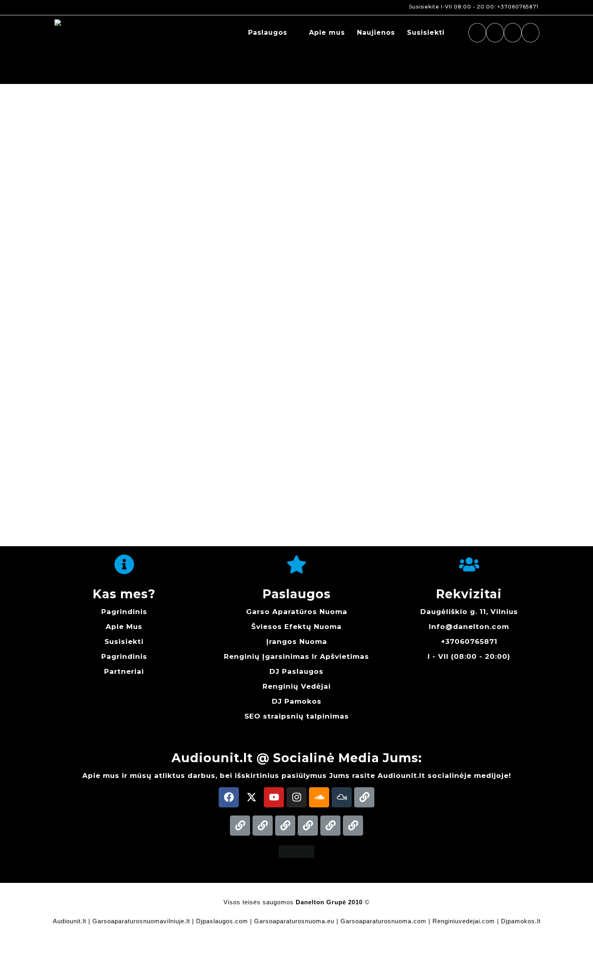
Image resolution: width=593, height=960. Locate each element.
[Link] (364, 797)
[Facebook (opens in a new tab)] (477, 32)
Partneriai (124, 671)
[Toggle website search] (459, 32)
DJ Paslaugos (296, 671)
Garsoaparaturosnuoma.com (383, 921)
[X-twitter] (251, 797)
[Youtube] (274, 797)
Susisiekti (124, 641)
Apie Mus (124, 627)
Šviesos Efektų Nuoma (296, 627)
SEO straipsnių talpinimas (296, 716)
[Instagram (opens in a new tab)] (495, 32)
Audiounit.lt (69, 921)
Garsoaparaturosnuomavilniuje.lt (141, 921)
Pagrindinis (124, 612)
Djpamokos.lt (521, 921)
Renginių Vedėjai (297, 686)
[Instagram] (296, 797)
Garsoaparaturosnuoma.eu (294, 921)
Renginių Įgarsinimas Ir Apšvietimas (296, 656)
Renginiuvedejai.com (463, 921)
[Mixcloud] (342, 797)
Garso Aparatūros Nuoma (296, 612)
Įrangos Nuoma (296, 641)
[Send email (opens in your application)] (530, 32)
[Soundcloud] (319, 797)
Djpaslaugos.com (222, 921)
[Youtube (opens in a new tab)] (513, 32)
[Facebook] (229, 797)
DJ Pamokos (297, 701)
